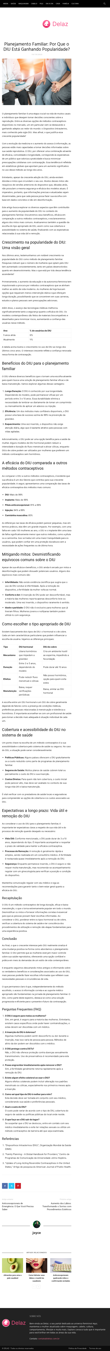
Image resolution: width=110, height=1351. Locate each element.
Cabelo (34, 3)
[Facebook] (5, 1186)
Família (66, 3)
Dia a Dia (49, 3)
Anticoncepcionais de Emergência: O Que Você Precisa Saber (18, 1206)
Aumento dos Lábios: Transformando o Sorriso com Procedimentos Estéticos (56, 1206)
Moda (5, 3)
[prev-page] (34, 1286)
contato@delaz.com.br (49, 1338)
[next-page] (38, 1286)
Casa (58, 3)
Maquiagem (23, 3)
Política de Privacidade (78, 1348)
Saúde (13, 3)
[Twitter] (11, 1186)
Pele (41, 3)
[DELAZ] (55, 24)
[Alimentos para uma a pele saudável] (12, 1265)
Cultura (75, 3)
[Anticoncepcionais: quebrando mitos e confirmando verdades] (60, 1265)
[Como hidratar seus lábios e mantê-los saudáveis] (36, 1265)
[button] (104, 3)
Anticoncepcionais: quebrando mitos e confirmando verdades (61, 1278)
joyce (37, 1232)
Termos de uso (95, 1348)
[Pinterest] (18, 1186)
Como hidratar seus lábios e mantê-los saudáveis (37, 1278)
